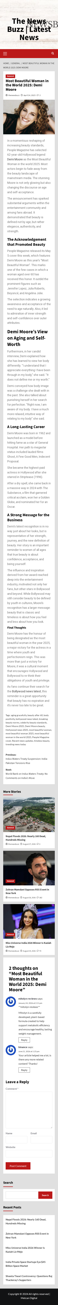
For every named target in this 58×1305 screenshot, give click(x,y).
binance (22, 1047)
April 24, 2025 (30, 95)
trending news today (16, 744)
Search (8, 1182)
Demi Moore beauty (35, 726)
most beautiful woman (40, 729)
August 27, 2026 (29, 844)
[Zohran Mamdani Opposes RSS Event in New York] (29, 868)
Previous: (27, 759)
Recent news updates (22, 740)
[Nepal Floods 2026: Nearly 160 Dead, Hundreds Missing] (29, 814)
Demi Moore (15, 159)
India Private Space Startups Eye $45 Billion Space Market (26, 1263)
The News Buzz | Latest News (29, 29)
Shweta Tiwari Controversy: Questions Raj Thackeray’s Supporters (29, 1278)
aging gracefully (19, 715)
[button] (6, 53)
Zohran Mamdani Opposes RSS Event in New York (27, 1235)
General (10, 76)
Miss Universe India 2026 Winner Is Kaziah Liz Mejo (25, 1249)
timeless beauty (41, 740)
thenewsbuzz (14, 95)
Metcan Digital (29, 1297)
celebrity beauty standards (33, 722)
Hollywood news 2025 (17, 729)
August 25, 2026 (29, 951)
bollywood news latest (27, 719)
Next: (27, 774)
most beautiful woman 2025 (20, 733)
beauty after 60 (35, 715)
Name (9, 1133)
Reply (24, 1039)
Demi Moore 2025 (15, 726)
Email (34, 1133)
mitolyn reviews (27, 998)
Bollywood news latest (26, 691)
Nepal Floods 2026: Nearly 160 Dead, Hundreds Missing (26, 1221)
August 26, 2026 (29, 897)
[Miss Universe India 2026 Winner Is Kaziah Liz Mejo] (29, 921)
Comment (12, 1088)
